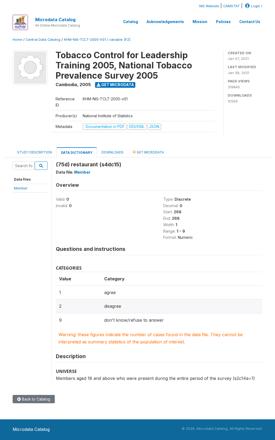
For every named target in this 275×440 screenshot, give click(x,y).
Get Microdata (117, 84)
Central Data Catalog (43, 40)
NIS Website (209, 6)
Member (21, 188)
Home (17, 40)
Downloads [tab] (113, 152)
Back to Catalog (35, 399)
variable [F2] (119, 40)
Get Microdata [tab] (150, 152)
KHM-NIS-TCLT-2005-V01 (85, 40)
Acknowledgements (165, 22)
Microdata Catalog (55, 19)
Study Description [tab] (34, 152)
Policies (223, 22)
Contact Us (249, 22)
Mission (200, 22)
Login (255, 6)
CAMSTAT (231, 6)
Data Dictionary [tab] (76, 153)
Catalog (130, 22)
